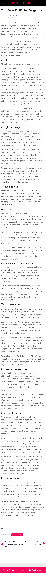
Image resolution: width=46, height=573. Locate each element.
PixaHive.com (37, 570)
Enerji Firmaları (23, 3)
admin (12, 18)
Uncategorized (17, 534)
